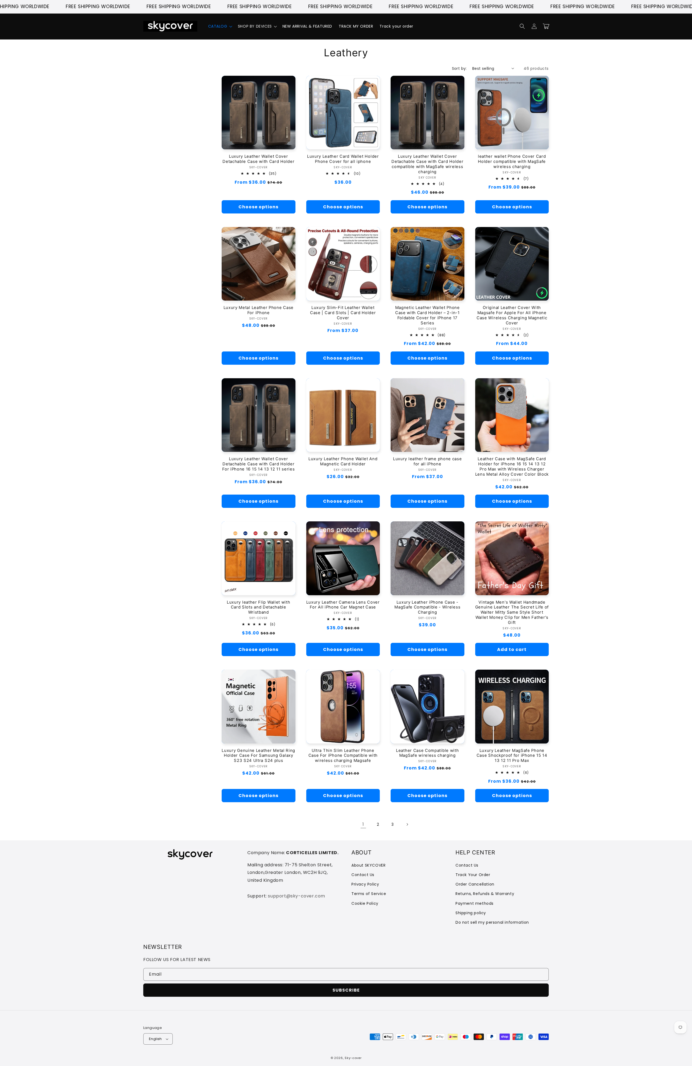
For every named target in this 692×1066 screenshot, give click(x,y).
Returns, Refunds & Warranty (484, 893)
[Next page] (407, 824)
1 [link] (363, 824)
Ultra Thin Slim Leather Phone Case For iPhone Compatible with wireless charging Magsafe (343, 755)
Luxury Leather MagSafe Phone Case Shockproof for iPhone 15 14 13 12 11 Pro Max (512, 755)
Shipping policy (470, 913)
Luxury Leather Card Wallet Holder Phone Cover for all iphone (343, 159)
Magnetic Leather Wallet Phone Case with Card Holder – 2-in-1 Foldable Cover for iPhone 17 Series (427, 315)
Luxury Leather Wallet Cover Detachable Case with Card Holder (258, 159)
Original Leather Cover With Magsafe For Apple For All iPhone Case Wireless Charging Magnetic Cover (512, 315)
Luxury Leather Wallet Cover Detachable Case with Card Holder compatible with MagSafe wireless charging (427, 164)
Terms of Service (368, 893)
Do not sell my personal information (492, 922)
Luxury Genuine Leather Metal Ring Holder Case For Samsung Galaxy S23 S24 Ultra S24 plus (258, 755)
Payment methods (474, 903)
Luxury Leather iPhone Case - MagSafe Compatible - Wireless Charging (427, 607)
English (155, 1038)
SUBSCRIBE (346, 990)
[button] (220, 26)
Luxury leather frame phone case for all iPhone (427, 461)
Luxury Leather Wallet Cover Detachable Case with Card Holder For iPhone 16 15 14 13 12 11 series (258, 464)
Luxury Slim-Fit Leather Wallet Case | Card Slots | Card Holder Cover (343, 312)
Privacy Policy (365, 884)
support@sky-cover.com (296, 896)
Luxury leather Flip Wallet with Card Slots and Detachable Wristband (258, 607)
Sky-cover (353, 1058)
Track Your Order (472, 874)
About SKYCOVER (368, 865)
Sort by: (459, 68)
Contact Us (362, 874)
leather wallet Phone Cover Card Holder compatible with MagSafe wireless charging (512, 161)
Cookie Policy (364, 903)
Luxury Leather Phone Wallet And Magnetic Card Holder (342, 461)
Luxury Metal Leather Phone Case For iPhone (259, 310)
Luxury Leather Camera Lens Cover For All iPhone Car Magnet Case (343, 605)
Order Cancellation (474, 884)
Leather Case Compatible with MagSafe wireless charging (427, 753)
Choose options (258, 207)
